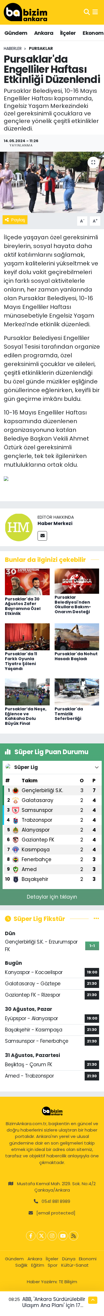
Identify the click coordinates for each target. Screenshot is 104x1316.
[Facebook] (31, 1236)
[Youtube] (63, 1236)
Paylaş (18, 220)
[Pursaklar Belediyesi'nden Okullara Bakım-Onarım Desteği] (77, 580)
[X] (41, 1236)
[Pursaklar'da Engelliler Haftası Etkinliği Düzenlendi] (52, 182)
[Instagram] (52, 1236)
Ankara (43, 33)
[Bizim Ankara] (25, 12)
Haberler (13, 48)
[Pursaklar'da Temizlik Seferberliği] (77, 691)
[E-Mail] (42, 536)
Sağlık (21, 1265)
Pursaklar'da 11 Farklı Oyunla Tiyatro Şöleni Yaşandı (21, 661)
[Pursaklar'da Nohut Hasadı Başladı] (77, 636)
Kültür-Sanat (75, 1265)
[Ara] (87, 12)
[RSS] (73, 1236)
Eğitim (37, 1265)
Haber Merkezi (55, 523)
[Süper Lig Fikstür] (96, 918)
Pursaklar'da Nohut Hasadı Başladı (76, 656)
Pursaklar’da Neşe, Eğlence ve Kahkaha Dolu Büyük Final (26, 716)
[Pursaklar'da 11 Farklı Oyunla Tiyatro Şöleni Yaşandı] (27, 636)
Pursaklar (41, 48)
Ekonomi (87, 1259)
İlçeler (68, 33)
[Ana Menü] (95, 12)
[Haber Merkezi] (19, 527)
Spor (52, 1265)
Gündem (15, 33)
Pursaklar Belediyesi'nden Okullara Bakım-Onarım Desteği (73, 604)
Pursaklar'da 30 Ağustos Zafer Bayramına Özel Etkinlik (22, 606)
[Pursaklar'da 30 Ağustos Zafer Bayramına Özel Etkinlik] (27, 581)
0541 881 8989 (56, 1201)
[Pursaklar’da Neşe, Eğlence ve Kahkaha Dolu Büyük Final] (27, 691)
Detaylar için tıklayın (52, 896)
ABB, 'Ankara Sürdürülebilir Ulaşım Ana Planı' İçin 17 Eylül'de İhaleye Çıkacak (53, 1305)
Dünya (68, 1259)
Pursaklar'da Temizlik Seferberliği (69, 714)
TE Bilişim (68, 1282)
